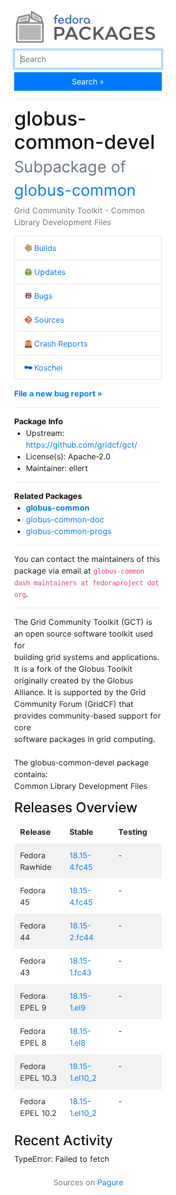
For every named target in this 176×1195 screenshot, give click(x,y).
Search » (88, 81)
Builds (45, 248)
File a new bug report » (58, 393)
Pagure (110, 1182)
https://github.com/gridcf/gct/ (81, 445)
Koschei (48, 367)
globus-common (75, 190)
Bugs (43, 296)
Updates (50, 272)
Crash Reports (61, 344)
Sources (49, 320)
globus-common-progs (68, 531)
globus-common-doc (65, 519)
